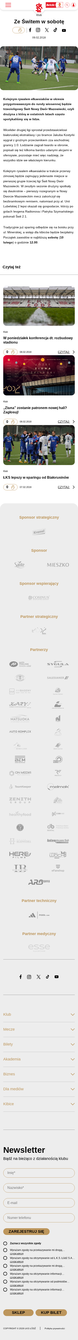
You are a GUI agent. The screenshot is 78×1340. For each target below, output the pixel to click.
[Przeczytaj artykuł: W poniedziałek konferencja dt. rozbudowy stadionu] (39, 305)
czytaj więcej (16, 1253)
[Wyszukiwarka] (67, 5)
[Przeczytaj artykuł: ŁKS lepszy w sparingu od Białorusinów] (39, 445)
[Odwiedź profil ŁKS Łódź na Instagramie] (29, 977)
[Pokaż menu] (8, 5)
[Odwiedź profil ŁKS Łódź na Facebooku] (21, 977)
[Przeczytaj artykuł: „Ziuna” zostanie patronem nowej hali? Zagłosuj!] (39, 375)
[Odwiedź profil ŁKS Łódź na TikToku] (47, 977)
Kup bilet (51, 1312)
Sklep (18, 1312)
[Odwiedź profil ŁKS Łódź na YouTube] (56, 977)
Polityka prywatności (55, 1328)
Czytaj (64, 352)
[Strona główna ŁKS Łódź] (39, 8)
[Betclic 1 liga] (54, 5)
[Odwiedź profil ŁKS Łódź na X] (39, 977)
